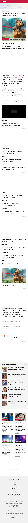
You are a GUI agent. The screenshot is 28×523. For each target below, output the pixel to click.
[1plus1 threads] (11, 479)
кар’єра (14, 488)
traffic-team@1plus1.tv (14, 517)
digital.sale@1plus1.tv (14, 514)
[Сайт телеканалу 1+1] (4, 1)
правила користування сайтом (14, 495)
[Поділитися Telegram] (9, 43)
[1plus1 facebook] (16, 479)
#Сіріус (4, 329)
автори (14, 491)
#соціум (4, 431)
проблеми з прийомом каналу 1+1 (14, 485)
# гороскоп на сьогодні (8, 321)
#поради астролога (7, 326)
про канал (14, 482)
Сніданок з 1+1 (6, 38)
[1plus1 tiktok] (13, 479)
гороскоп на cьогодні (16, 77)
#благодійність (16, 323)
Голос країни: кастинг (6, 5)
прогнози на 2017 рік (18, 88)
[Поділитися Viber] (13, 43)
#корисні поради (6, 323)
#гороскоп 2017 (17, 326)
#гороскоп (17, 321)
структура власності (14, 492)
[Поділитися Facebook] (11, 43)
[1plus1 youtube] (18, 479)
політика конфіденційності (14, 494)
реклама (14, 484)
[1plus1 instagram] (9, 479)
